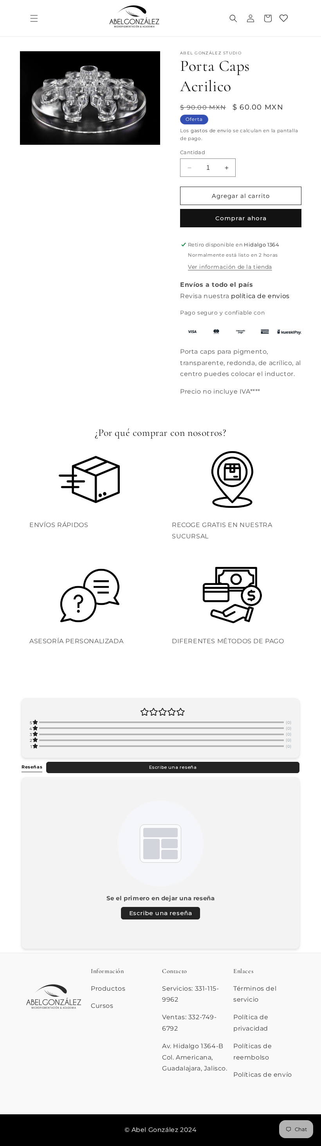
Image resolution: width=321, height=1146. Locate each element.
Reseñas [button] (32, 767)
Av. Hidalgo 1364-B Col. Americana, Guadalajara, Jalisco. (194, 1057)
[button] (34, 18)
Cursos (102, 1005)
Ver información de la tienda (230, 266)
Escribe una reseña (173, 767)
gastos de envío (211, 130)
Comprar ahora (241, 218)
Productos (108, 988)
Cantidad (192, 152)
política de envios (260, 296)
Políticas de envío (262, 1074)
